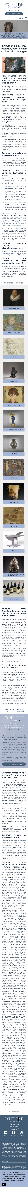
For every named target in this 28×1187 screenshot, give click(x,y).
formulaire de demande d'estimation (15, 187)
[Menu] (26, 18)
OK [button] (4, 1184)
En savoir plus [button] (20, 1180)
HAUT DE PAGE (14, 1112)
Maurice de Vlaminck (13, 223)
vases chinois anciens (14, 225)
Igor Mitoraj (22, 218)
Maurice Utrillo (13, 222)
